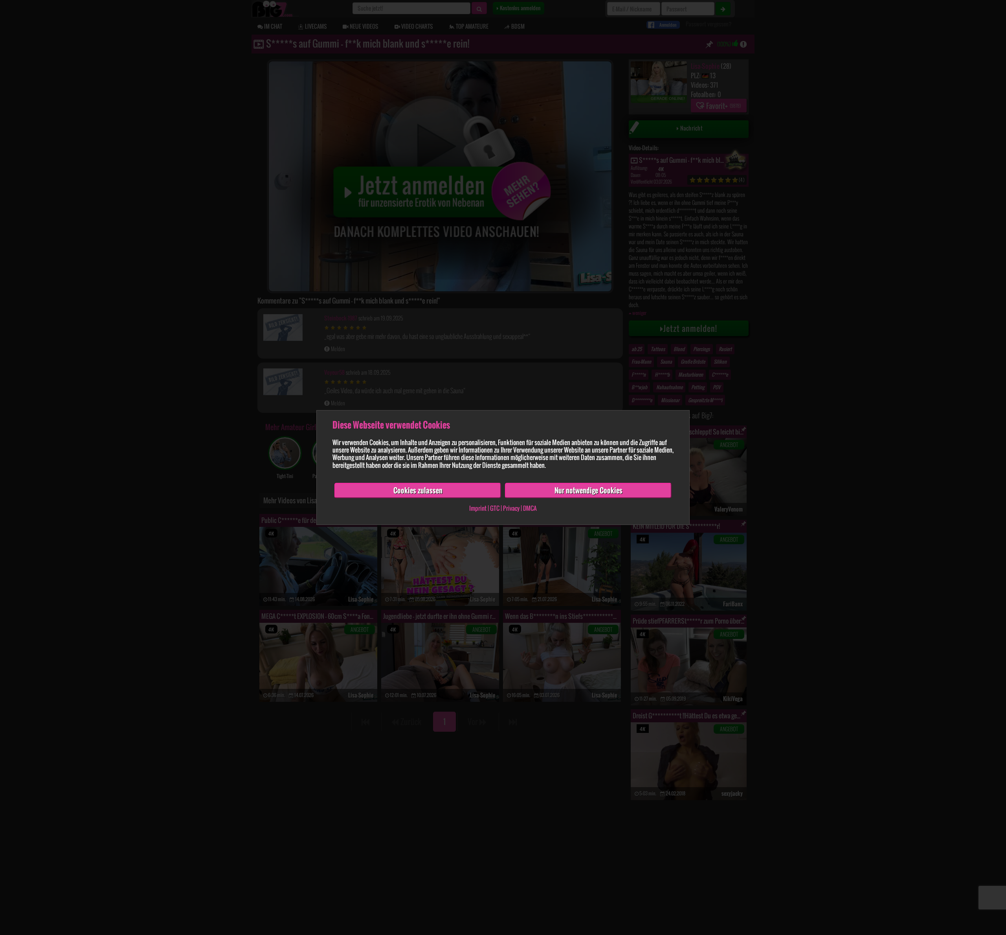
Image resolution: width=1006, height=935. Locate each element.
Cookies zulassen (417, 490)
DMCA (530, 508)
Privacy (511, 508)
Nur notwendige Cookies (588, 490)
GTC (494, 508)
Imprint (477, 508)
